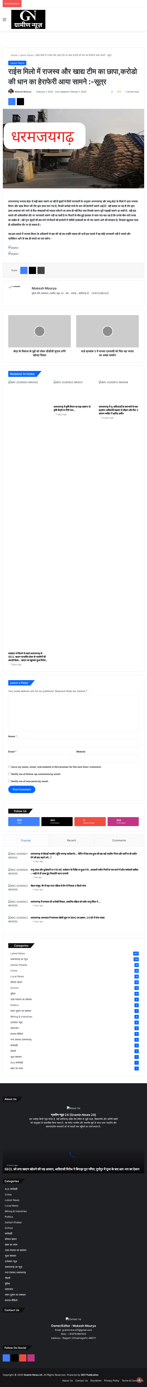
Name (12, 736)
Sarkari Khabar (18, 964)
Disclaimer (96, 1380)
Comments (119, 840)
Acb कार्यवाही (16, 1062)
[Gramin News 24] (28, 19)
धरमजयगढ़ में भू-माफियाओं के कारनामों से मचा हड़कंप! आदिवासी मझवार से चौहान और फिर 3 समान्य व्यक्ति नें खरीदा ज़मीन (118, 410)
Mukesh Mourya (23, 91)
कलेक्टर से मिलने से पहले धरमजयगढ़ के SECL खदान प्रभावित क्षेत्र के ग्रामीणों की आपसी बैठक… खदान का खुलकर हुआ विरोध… (28, 657)
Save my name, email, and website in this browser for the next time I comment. (56, 766)
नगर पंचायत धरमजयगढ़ (21, 1039)
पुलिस (12, 993)
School (14, 987)
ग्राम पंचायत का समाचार (21, 999)
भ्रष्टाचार (14, 1028)
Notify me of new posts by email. (30, 781)
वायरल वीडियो (16, 1033)
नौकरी (13, 1051)
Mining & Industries (21, 1016)
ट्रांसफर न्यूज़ (16, 1022)
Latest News (26, 55)
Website (81, 751)
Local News (17, 976)
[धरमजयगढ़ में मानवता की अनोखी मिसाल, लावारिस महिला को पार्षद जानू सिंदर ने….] (18, 906)
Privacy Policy (111, 1380)
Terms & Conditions (132, 1380)
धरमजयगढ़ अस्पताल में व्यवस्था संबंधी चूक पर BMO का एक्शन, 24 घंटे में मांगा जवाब (68, 917)
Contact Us (81, 1380)
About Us (67, 1380)
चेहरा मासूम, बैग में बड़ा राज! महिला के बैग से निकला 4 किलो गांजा (58, 885)
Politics (14, 1005)
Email (12, 751)
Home (13, 55)
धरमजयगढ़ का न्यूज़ (19, 959)
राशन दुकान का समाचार (20, 1010)
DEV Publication (90, 1374)
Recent (71, 840)
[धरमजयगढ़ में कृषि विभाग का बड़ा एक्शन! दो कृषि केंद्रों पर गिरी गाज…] (74, 391)
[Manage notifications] (139, 1380)
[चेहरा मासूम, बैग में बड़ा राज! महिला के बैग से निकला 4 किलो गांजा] (18, 890)
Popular (26, 840)
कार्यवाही (14, 1045)
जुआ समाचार (16, 1056)
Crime (13, 970)
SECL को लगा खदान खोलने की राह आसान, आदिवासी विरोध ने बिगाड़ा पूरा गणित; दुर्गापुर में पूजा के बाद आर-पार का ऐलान (71, 1169)
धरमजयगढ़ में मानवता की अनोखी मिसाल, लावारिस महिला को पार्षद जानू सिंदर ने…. (66, 901)
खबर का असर (16, 1068)
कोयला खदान (16, 982)
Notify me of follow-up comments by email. (36, 774)
